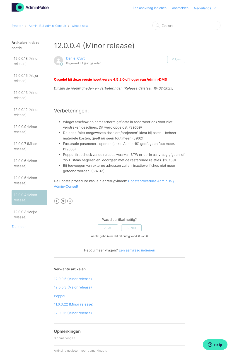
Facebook (57, 201)
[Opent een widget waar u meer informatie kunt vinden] (215, 345)
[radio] (108, 227)
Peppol (59, 296)
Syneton (17, 25)
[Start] (30, 10)
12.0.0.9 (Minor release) (25, 129)
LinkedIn (70, 201)
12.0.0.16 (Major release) (26, 78)
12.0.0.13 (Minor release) (26, 95)
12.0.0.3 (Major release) (25, 214)
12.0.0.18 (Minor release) (26, 61)
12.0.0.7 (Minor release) (25, 146)
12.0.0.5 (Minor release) (25, 180)
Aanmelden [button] (180, 8)
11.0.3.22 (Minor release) (73, 304)
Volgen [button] (176, 59)
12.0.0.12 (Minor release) (26, 112)
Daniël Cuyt (75, 58)
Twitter (63, 201)
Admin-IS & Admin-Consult (47, 25)
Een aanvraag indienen (150, 8)
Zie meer (19, 226)
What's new (80, 25)
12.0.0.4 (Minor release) (25, 197)
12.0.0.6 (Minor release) (25, 163)
